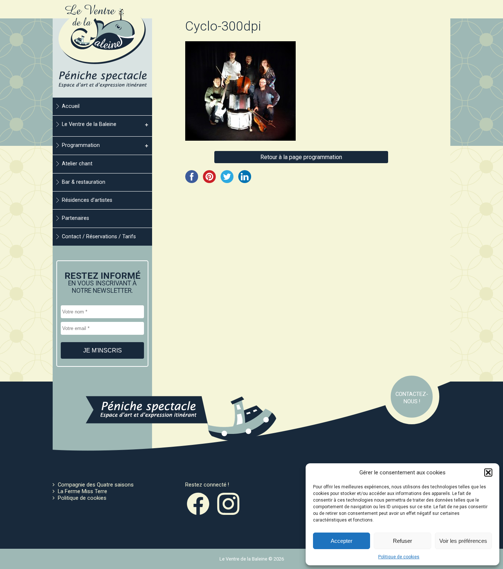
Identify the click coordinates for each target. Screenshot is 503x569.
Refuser (402, 541)
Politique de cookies (398, 556)
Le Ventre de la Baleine (89, 124)
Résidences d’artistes (87, 200)
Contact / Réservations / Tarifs (99, 236)
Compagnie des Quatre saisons (96, 484)
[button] (488, 472)
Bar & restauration (83, 182)
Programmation (81, 145)
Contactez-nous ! (411, 398)
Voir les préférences (463, 541)
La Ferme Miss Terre (82, 491)
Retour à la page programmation (301, 157)
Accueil (71, 106)
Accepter (341, 541)
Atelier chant (77, 164)
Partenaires (75, 218)
